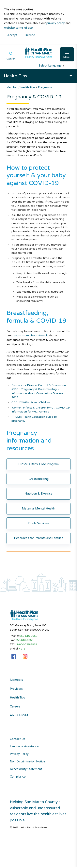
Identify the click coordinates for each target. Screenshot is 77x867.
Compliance (18, 776)
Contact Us (17, 739)
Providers (16, 689)
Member (12, 87)
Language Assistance (24, 746)
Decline (30, 35)
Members (16, 680)
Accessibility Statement (26, 769)
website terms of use (18, 27)
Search (11, 59)
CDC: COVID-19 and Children (30, 402)
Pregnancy (45, 87)
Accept (12, 35)
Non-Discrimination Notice (27, 761)
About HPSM (19, 715)
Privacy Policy (19, 754)
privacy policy (55, 23)
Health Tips (28, 87)
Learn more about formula (31, 335)
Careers (15, 706)
